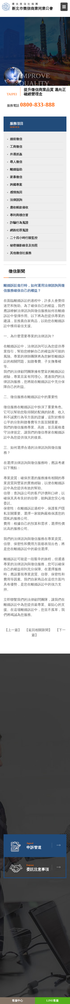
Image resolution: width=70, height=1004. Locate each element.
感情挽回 (16, 192)
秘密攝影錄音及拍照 (24, 245)
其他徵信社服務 (20, 253)
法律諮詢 (16, 199)
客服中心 (17, 1000)
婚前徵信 (16, 139)
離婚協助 (16, 169)
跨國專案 (16, 184)
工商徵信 (16, 146)
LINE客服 (52, 1000)
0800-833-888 (37, 104)
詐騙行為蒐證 (19, 222)
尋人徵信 (16, 161)
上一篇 (13, 630)
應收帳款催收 (19, 207)
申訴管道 (34, 845)
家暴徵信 (16, 177)
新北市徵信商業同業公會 (32, 6)
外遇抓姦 (16, 154)
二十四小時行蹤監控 (24, 237)
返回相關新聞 (38, 630)
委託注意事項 (38, 867)
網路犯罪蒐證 (19, 230)
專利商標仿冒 (19, 215)
